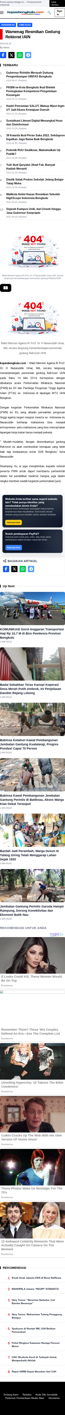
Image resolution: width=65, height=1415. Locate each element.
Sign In (59, 13)
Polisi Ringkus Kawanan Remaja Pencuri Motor (36, 1345)
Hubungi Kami (13, 522)
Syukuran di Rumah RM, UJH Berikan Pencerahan (33, 1330)
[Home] (25, 12)
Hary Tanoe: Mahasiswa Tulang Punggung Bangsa (37, 1316)
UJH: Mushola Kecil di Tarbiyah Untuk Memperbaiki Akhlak (34, 1359)
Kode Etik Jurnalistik (47, 1394)
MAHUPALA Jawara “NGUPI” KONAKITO (35, 1289)
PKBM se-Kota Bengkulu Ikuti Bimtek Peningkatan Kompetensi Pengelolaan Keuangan (31, 91)
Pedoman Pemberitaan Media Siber (24, 1398)
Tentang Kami (10, 1394)
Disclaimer (54, 1398)
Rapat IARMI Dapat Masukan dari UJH (34, 1371)
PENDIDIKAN (8, 25)
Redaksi (27, 1394)
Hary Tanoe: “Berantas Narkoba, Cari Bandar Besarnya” (33, 1302)
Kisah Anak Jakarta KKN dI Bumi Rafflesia (36, 1277)
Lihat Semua (54, 3)
